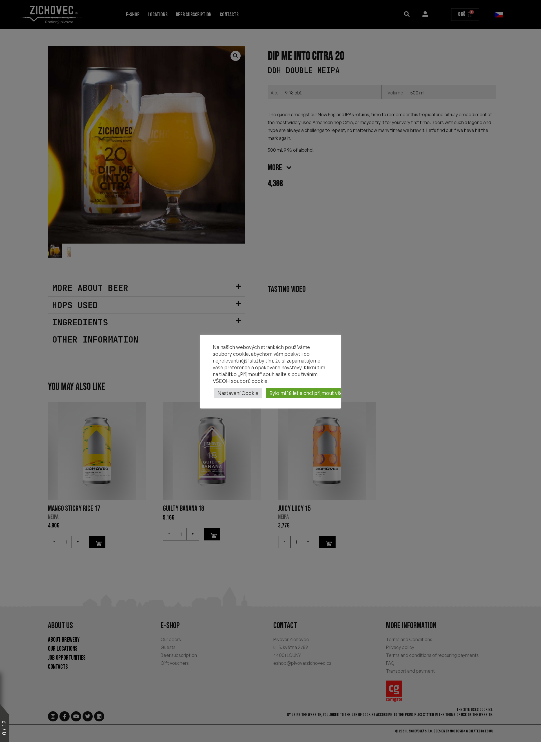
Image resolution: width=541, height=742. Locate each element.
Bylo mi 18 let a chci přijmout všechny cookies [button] (321, 393)
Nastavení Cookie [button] (238, 393)
